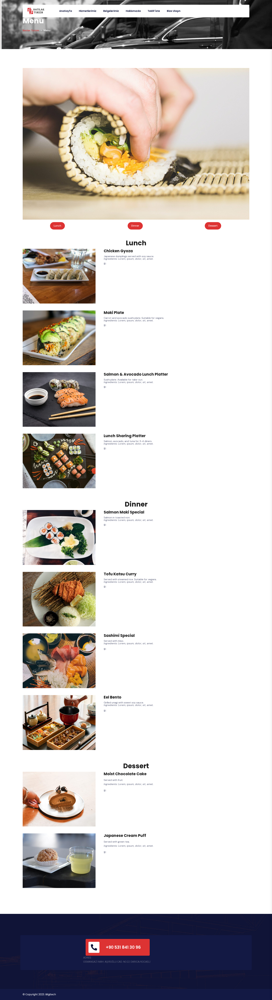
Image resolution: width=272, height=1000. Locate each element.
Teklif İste (154, 11)
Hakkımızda (133, 11)
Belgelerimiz (111, 11)
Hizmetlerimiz (87, 11)
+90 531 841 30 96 (124, 947)
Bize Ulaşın (173, 11)
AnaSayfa (65, 11)
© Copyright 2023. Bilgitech (39, 994)
